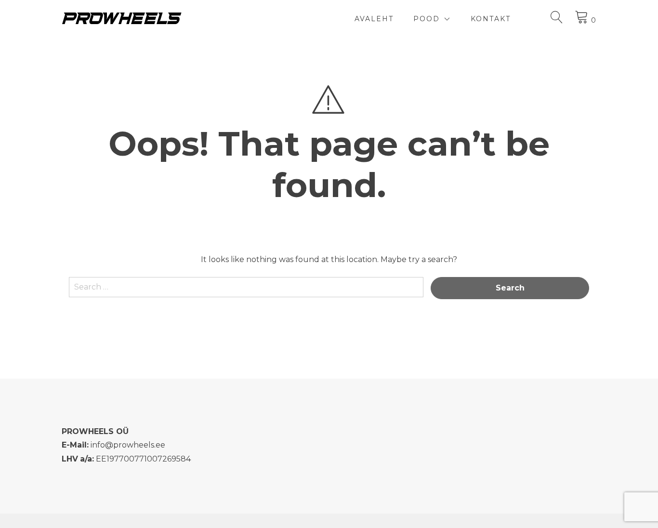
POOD (426, 18)
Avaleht (374, 18)
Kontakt (491, 18)
